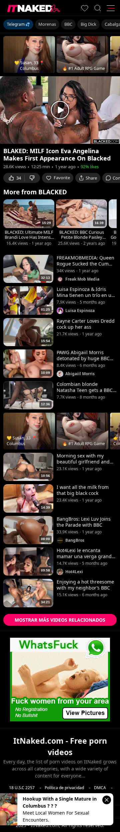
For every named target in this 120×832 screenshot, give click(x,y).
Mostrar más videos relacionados (60, 620)
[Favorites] (85, 8)
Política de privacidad (64, 787)
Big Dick (88, 24)
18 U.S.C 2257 (22, 787)
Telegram (16, 24)
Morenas (47, 24)
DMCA (100, 787)
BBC (68, 24)
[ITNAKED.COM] (33, 8)
